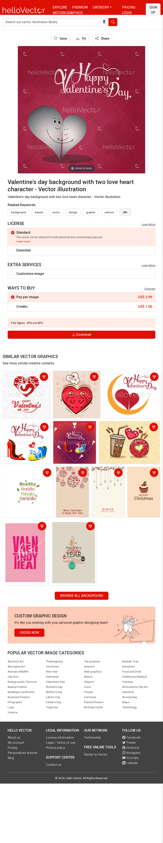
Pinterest (132, 748)
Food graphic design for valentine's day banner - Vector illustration (126, 427)
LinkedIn (131, 763)
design (73, 212)
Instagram (133, 753)
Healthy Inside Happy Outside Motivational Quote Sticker (26, 473)
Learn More (148, 224)
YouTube (132, 758)
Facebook (132, 737)
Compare (149, 288)
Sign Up (153, 9)
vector (56, 212)
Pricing (128, 7)
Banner (39, 212)
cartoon (109, 212)
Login (127, 13)
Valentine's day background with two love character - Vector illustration (24, 430)
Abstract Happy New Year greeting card (71, 526)
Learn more (23, 241)
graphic (91, 212)
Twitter (130, 743)
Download (83, 335)
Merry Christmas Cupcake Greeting (142, 473)
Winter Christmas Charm (106, 473)
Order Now (29, 633)
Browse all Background (81, 596)
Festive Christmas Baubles (71, 473)
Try (83, 39)
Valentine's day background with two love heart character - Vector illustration (25, 380)
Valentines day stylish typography (20, 526)
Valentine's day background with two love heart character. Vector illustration (131, 380)
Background (18, 212)
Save (63, 39)
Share (104, 39)
